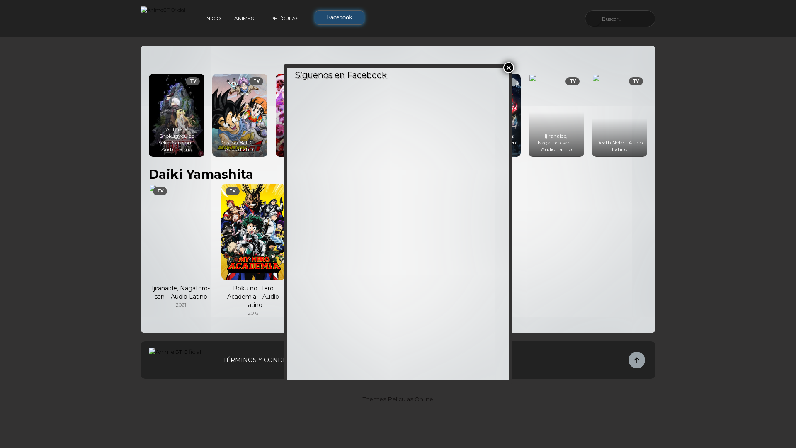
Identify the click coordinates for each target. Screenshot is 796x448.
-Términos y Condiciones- (266, 360)
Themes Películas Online (398, 399)
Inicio (213, 18)
